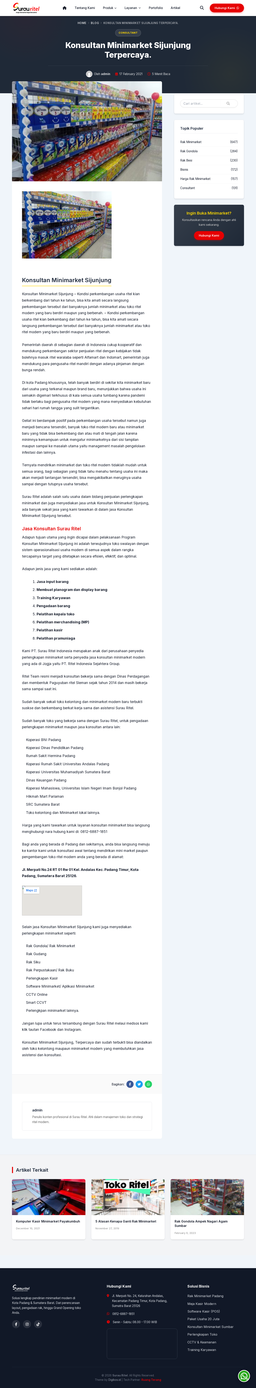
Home (82, 23)
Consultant (128, 32)
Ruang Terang (151, 1379)
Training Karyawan (201, 1350)
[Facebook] (16, 1324)
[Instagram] (27, 1324)
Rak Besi (186, 160)
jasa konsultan (90, 727)
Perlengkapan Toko (202, 1334)
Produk (108, 8)
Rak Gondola (189, 151)
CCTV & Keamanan (201, 1342)
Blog (95, 23)
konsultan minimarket (108, 825)
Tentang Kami (85, 8)
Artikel (175, 8)
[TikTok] (38, 1324)
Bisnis (184, 169)
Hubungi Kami (225, 8)
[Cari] (202, 8)
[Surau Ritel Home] (26, 8)
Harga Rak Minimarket (195, 179)
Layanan (131, 8)
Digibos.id (114, 1379)
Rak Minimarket (190, 142)
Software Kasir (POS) (203, 1311)
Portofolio (156, 8)
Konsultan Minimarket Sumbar (210, 1327)
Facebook (48, 1029)
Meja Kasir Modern (201, 1304)
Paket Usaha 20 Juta (203, 1319)
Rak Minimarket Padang (205, 1296)
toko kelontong (42, 1048)
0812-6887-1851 (123, 1314)
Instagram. (73, 1029)
